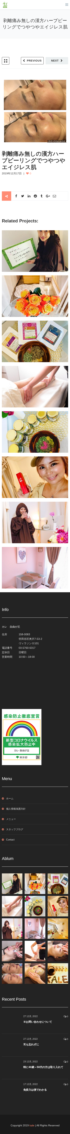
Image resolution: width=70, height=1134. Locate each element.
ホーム (9, 798)
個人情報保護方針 (16, 808)
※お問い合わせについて (37, 1021)
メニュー (11, 819)
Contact (10, 839)
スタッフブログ (14, 829)
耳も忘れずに (31, 1044)
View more (35, 251)
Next (55, 60)
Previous (34, 60)
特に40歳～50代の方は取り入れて (43, 1067)
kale (31, 1125)
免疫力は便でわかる (35, 1089)
